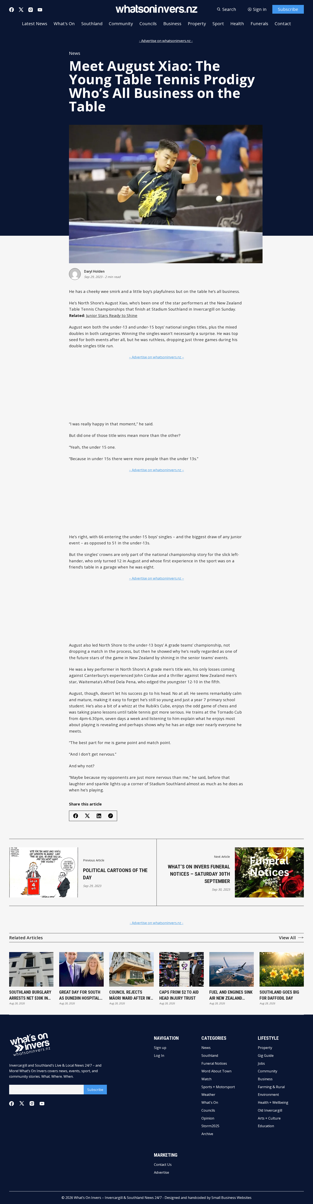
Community (121, 23)
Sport (218, 23)
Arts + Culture (269, 1118)
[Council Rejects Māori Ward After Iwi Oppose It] (131, 969)
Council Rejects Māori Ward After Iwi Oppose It (130, 995)
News (74, 53)
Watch (206, 1079)
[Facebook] (11, 9)
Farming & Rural (271, 1087)
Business (172, 23)
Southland (91, 23)
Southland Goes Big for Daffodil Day (279, 995)
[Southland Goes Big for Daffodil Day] (282, 969)
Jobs (261, 1063)
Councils (148, 23)
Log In (159, 1055)
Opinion (207, 1118)
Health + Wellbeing (273, 1102)
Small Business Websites (231, 1197)
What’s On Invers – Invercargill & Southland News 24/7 (118, 1197)
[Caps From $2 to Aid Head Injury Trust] (181, 969)
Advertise (161, 1172)
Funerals (259, 23)
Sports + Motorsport (218, 1087)
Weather (208, 1094)
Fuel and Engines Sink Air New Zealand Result (231, 995)
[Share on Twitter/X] (87, 816)
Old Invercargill (270, 1110)
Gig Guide (266, 1055)
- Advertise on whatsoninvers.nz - (166, 40)
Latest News (34, 23)
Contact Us (163, 1164)
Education (266, 1126)
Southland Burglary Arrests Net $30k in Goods (30, 995)
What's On (64, 23)
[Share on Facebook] (75, 815)
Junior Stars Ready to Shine (111, 315)
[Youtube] (40, 9)
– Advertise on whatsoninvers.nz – (156, 357)
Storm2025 (210, 1126)
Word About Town (216, 1071)
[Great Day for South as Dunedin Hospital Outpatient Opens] (81, 969)
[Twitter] (21, 9)
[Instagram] (30, 9)
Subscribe (288, 9)
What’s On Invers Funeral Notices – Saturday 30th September (199, 874)
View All (287, 937)
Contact (283, 23)
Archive (207, 1134)
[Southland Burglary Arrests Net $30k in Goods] (31, 969)
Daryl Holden (94, 271)
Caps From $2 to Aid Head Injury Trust (179, 995)
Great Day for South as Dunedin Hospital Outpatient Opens (79, 995)
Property (197, 23)
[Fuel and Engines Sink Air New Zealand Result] (231, 969)
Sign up (160, 1047)
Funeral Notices (214, 1063)
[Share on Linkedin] (99, 816)
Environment (268, 1094)
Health (237, 23)
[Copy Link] (110, 815)
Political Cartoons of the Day (115, 874)
